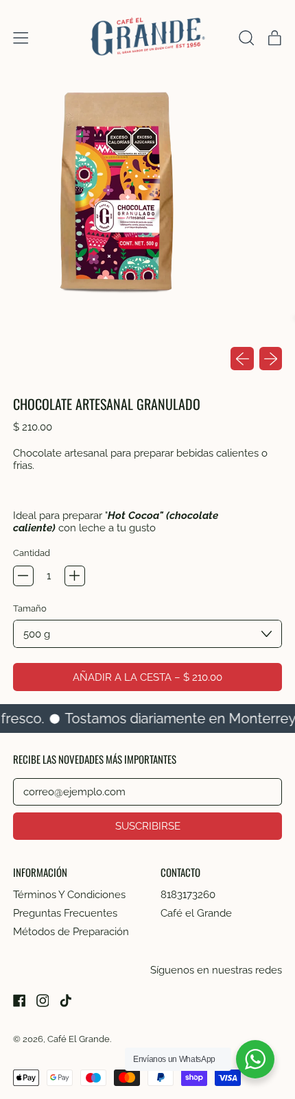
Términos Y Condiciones (69, 895)
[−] (23, 576)
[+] (74, 576)
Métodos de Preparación (71, 932)
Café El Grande (78, 1038)
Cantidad (31, 552)
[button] (246, 37)
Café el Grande (196, 913)
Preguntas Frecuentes (65, 913)
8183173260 (188, 895)
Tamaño (30, 608)
